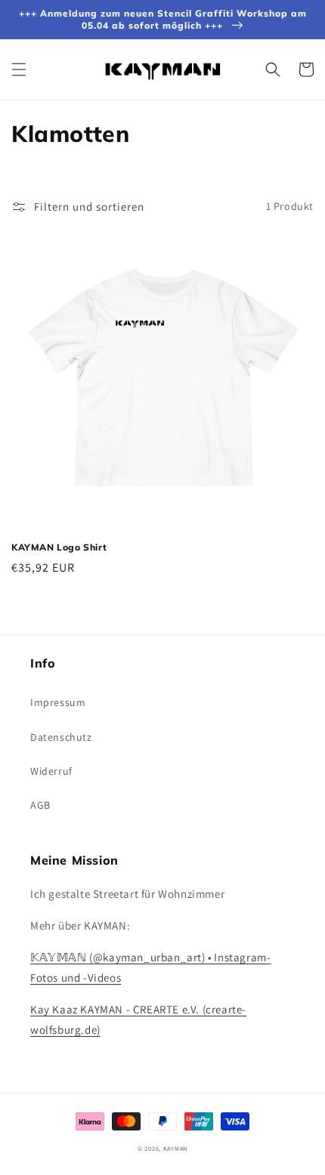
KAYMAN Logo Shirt (59, 547)
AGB (40, 805)
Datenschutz (61, 737)
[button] (19, 69)
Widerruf (51, 771)
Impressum (57, 702)
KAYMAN (175, 1148)
